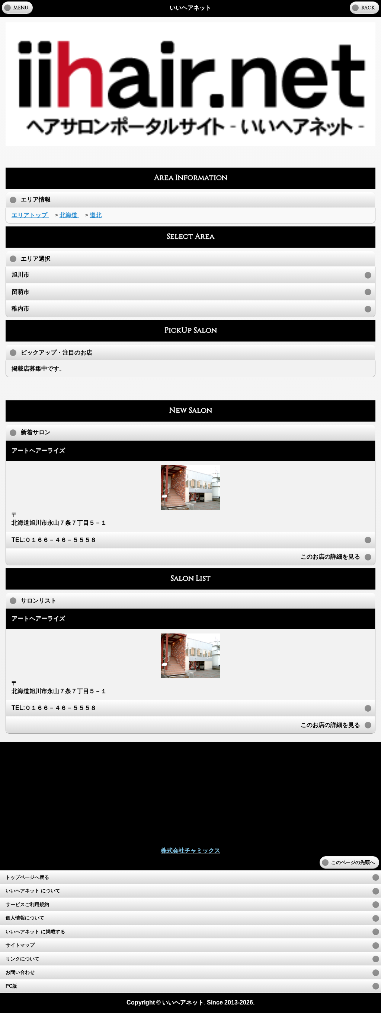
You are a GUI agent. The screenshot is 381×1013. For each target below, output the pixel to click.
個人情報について (25, 918)
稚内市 (20, 308)
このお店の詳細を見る (330, 556)
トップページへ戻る (27, 877)
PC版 (11, 986)
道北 (96, 215)
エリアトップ (30, 215)
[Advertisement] (190, 156)
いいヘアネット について (33, 890)
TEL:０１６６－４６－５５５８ (54, 540)
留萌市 (20, 292)
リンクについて (22, 959)
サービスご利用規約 (27, 904)
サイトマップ (20, 945)
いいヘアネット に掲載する (35, 931)
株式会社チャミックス (190, 850)
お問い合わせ (20, 972)
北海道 (69, 215)
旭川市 (20, 274)
